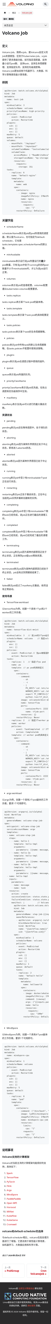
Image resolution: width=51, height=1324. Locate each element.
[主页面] (4, 13)
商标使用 (31, 1305)
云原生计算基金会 (26, 1288)
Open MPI (12, 1202)
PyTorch (11, 1181)
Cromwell (11, 1224)
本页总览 (8, 25)
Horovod (11, 1207)
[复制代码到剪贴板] (45, 90)
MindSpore (12, 1194)
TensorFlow (12, 1177)
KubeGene (12, 1220)
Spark (10, 1173)
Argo (9, 1190)
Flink (9, 1185)
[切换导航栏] (4, 4)
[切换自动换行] (40, 90)
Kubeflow (11, 1215)
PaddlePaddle (14, 1198)
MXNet (10, 1211)
